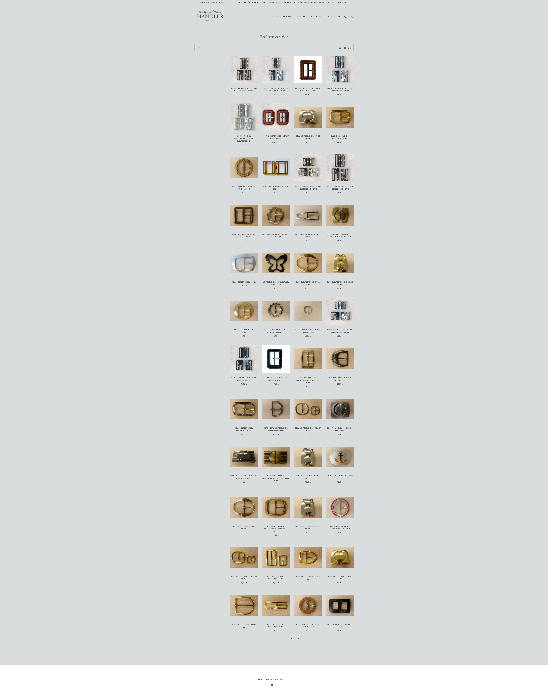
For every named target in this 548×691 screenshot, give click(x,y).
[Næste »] (308, 638)
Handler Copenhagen (268, 679)
